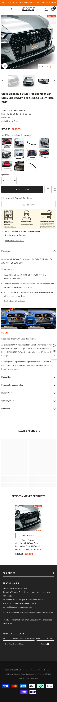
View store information (14, 240)
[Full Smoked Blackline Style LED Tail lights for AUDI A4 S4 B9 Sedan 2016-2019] (19, 166)
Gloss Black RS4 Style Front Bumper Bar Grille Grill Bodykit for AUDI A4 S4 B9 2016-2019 (28, 546)
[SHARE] (53, 189)
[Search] (11, 9)
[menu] (3, 9)
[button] (47, 66)
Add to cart (22, 189)
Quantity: (5, 174)
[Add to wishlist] (48, 189)
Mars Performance (17, 110)
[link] (14, 480)
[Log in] (46, 9)
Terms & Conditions (23, 198)
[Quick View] (18, 512)
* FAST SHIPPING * (26, 2)
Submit (45, 644)
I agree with (10, 198)
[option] (28, 42)
